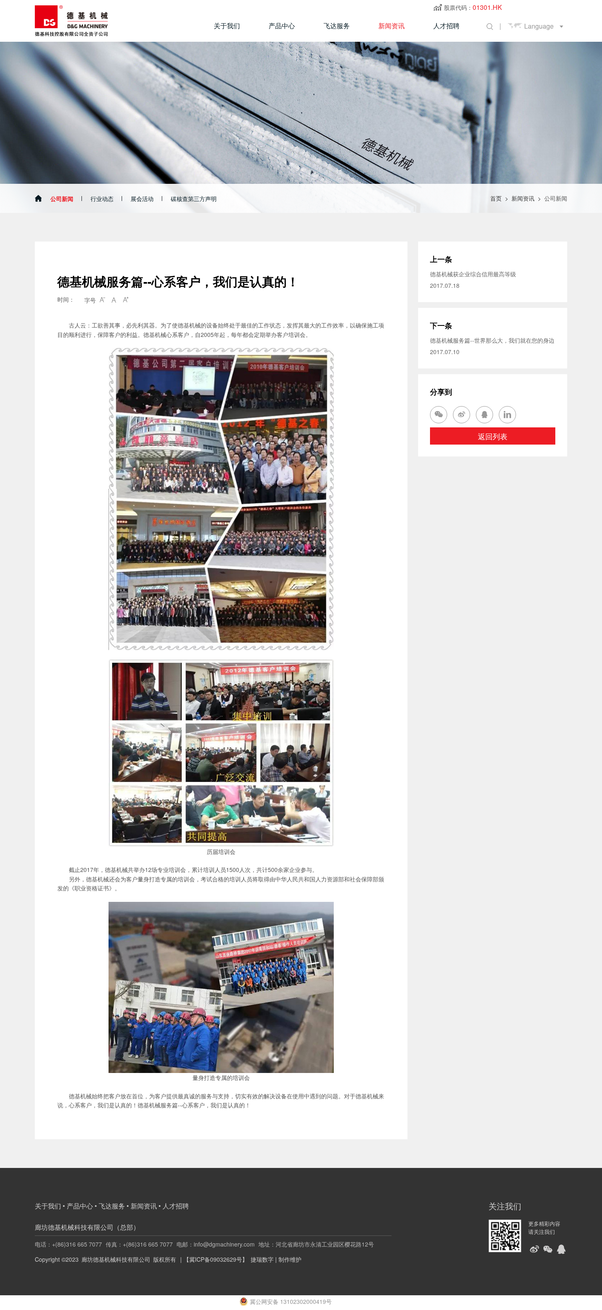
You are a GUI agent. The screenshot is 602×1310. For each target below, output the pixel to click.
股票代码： (473, 7)
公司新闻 (61, 198)
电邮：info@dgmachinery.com (216, 1244)
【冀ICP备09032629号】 (215, 1259)
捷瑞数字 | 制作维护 (276, 1259)
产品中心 (282, 25)
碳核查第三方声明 (194, 198)
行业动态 (102, 198)
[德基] (73, 20)
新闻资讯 (391, 25)
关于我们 (227, 25)
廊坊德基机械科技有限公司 (115, 1259)
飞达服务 (337, 25)
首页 (496, 198)
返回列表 (492, 436)
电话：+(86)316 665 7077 (68, 1244)
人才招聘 (446, 25)
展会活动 (142, 198)
